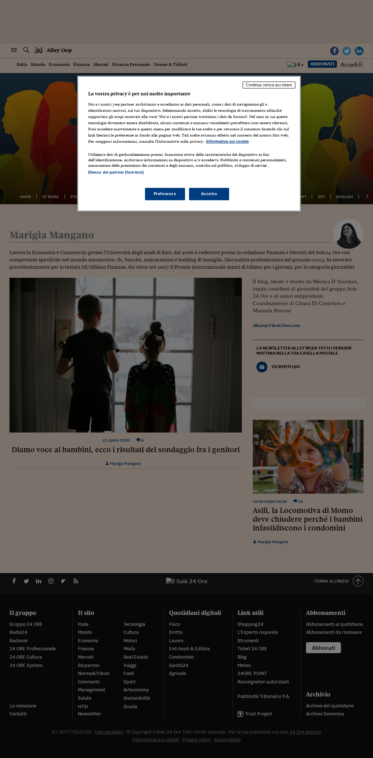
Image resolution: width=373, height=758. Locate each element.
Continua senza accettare (269, 85)
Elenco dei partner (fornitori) (116, 172)
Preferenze (165, 194)
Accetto (209, 194)
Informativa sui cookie (227, 141)
